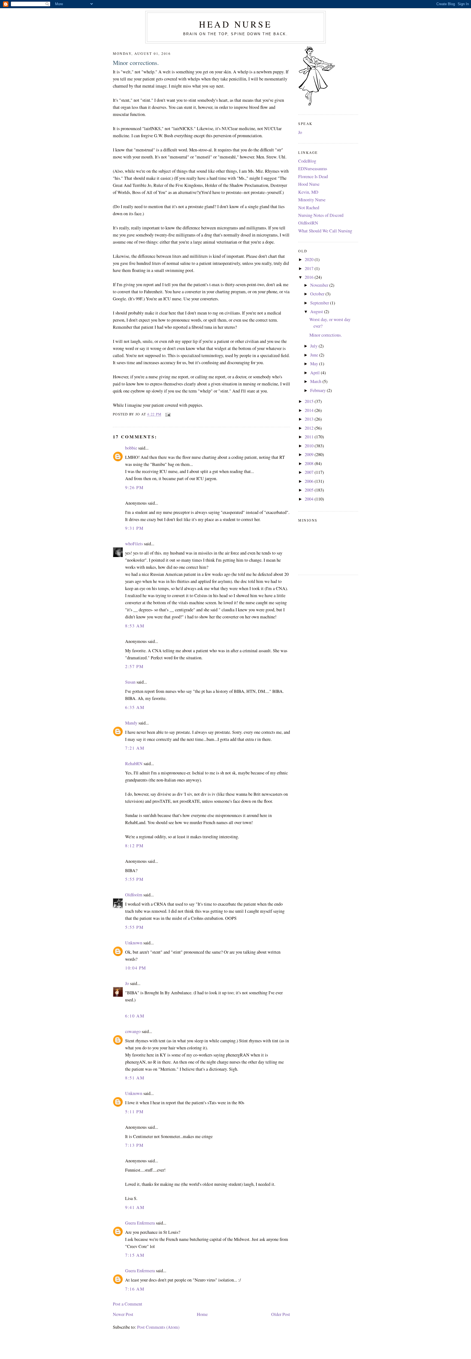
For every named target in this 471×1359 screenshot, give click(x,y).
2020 (310, 259)
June (314, 355)
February (318, 390)
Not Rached (308, 208)
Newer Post (123, 1314)
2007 (310, 472)
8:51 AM (134, 1078)
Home (202, 1314)
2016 (310, 277)
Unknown (133, 943)
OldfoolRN (308, 223)
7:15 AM (134, 1255)
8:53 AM (134, 626)
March (316, 381)
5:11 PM (134, 1112)
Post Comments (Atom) (158, 1327)
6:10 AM (134, 1016)
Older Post (280, 1314)
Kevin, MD (308, 192)
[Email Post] (166, 414)
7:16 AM (134, 1289)
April (315, 373)
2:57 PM (134, 666)
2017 (310, 268)
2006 (310, 481)
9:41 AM (134, 1207)
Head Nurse (235, 24)
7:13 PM (134, 1145)
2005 (310, 490)
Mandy (131, 723)
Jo (127, 983)
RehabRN (134, 764)
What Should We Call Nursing (325, 231)
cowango (133, 1031)
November (319, 285)
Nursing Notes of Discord (320, 215)
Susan (130, 682)
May (314, 364)
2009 (310, 454)
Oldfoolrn (133, 895)
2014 (310, 410)
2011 (310, 437)
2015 (310, 401)
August (317, 312)
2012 (310, 428)
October (317, 294)
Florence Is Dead (313, 176)
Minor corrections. (136, 62)
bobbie (131, 448)
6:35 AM (134, 707)
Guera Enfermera (140, 1223)
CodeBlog (307, 161)
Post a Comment (127, 1304)
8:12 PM (134, 846)
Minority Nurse (311, 200)
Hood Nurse (308, 184)
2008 (310, 463)
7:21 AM (134, 748)
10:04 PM (135, 968)
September (320, 303)
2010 (310, 446)
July (314, 346)
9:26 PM (134, 487)
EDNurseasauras (312, 169)
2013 (310, 419)
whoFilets (134, 544)
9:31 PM (134, 528)
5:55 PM (134, 879)
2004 (310, 499)
